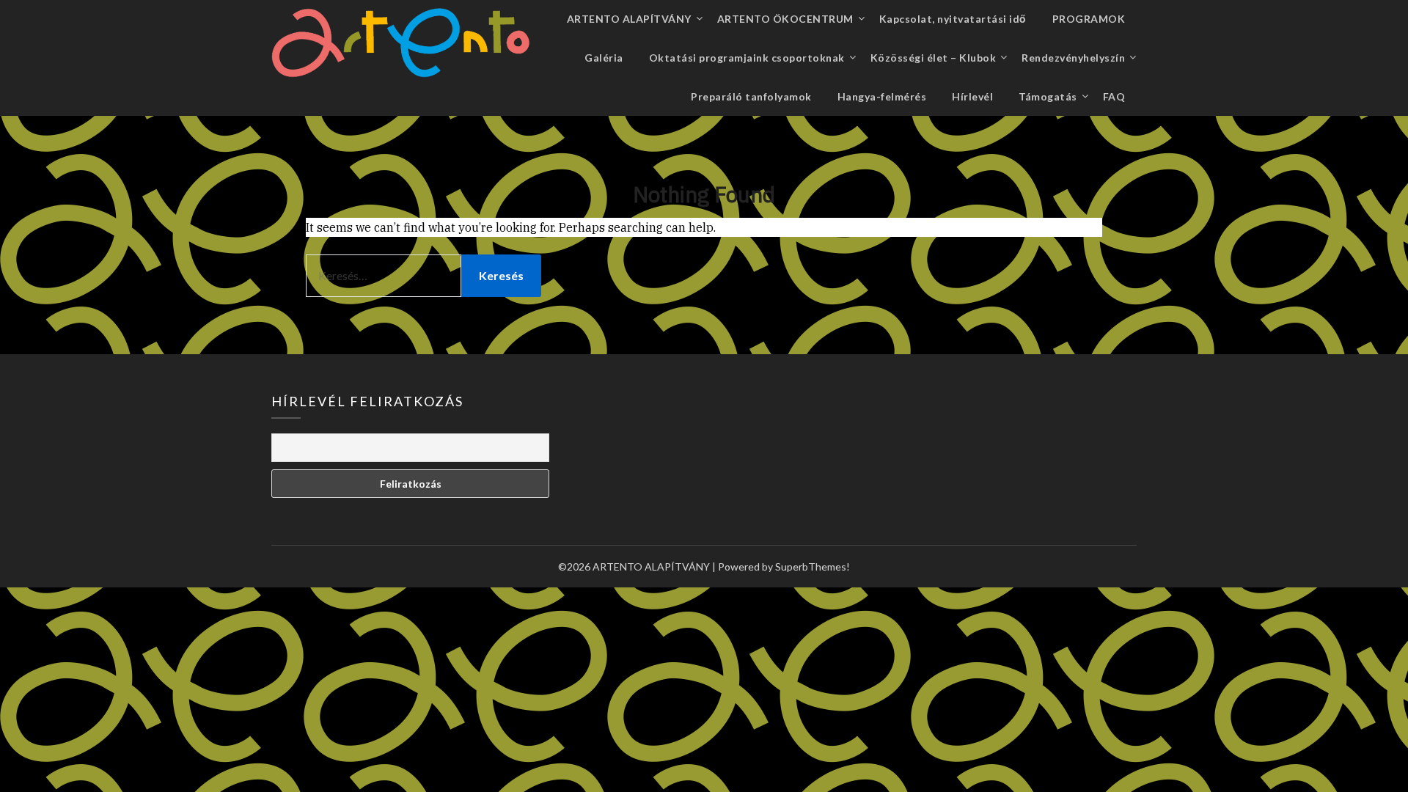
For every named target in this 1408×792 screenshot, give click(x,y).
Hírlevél (972, 96)
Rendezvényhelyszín (1073, 57)
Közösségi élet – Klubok (933, 57)
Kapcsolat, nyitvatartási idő (953, 18)
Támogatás (1048, 96)
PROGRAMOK (1089, 18)
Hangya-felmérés (882, 96)
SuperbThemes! (812, 566)
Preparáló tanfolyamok (751, 96)
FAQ (1114, 96)
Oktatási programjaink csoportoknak (747, 57)
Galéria (603, 57)
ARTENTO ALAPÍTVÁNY (629, 18)
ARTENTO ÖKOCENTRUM (785, 18)
